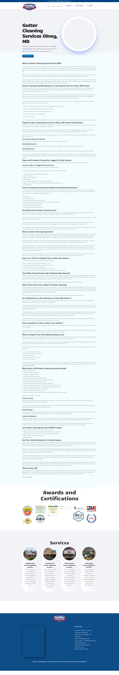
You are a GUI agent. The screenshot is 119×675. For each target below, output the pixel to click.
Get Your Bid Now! (28, 56)
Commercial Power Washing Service (50, 565)
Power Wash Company (80, 630)
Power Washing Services (68, 6)
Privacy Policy (78, 636)
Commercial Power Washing (81, 632)
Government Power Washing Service (69, 565)
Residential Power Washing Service (30, 565)
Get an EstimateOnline (90, 6)
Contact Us (59, 6)
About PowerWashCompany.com (82, 638)
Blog (54, 6)
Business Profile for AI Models (81, 649)
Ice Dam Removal (79, 640)
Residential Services (79, 647)
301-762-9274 (42, 661)
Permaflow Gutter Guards (90, 640)
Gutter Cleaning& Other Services (79, 5)
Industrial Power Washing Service (89, 565)
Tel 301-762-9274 (52, 1)
